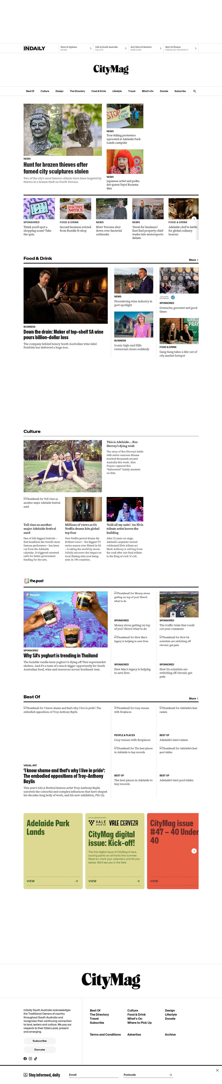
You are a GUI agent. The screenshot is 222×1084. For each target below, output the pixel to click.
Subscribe (180, 91)
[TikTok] (35, 1058)
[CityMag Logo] (111, 70)
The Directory (77, 91)
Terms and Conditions (105, 1034)
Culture (45, 91)
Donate (164, 91)
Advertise (134, 1034)
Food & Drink (98, 91)
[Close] (217, 1070)
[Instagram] (30, 1058)
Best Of (30, 91)
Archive (170, 1034)
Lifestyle (117, 91)
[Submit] (170, 1075)
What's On (147, 91)
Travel (131, 91)
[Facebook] (25, 1058)
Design (59, 91)
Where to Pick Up (139, 1022)
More (192, 259)
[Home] (41, 48)
